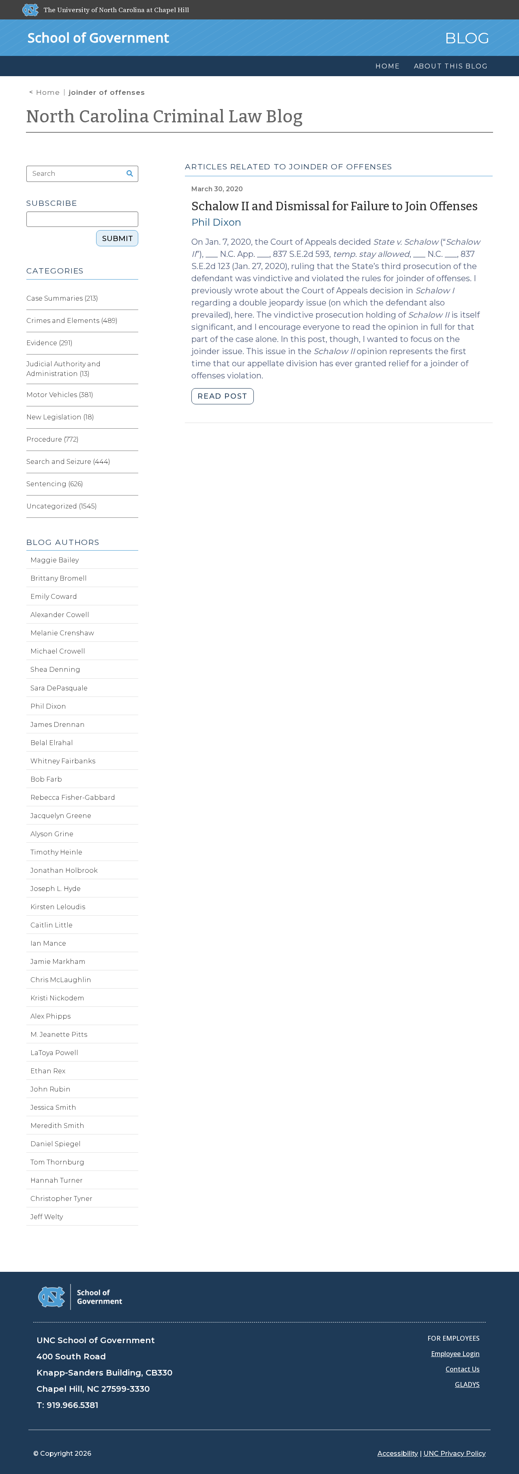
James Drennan (57, 724)
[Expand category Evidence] (131, 343)
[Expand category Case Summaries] (131, 299)
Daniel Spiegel (55, 1144)
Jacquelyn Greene (60, 816)
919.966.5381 (72, 1405)
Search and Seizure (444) (68, 462)
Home (48, 92)
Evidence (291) (49, 343)
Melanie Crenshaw (62, 633)
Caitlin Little (51, 925)
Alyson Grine (51, 834)
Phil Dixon (216, 222)
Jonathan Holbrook (64, 870)
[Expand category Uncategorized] (131, 506)
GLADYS (467, 1384)
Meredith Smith (57, 1126)
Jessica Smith (53, 1107)
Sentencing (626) (54, 484)
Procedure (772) (52, 439)
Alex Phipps (50, 1016)
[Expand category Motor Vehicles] (131, 395)
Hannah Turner (56, 1180)
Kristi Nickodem (57, 998)
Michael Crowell (57, 651)
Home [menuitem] (387, 66)
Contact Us (463, 1369)
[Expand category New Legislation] (131, 417)
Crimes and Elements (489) (72, 321)
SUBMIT (117, 238)
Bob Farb (46, 779)
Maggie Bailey (54, 560)
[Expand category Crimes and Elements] (131, 321)
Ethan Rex (47, 1071)
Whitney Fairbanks (62, 761)
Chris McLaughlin (60, 980)
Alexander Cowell (59, 615)
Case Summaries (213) (62, 298)
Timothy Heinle (56, 852)
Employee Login (455, 1353)
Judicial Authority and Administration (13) (63, 369)
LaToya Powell (54, 1053)
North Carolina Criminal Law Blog (164, 117)
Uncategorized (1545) (61, 506)
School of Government (98, 37)
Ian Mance (48, 943)
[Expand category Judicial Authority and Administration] (131, 369)
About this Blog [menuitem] (451, 66)
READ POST (222, 396)
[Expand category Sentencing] (131, 484)
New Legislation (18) (60, 417)
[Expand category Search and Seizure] (131, 462)
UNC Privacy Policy (454, 1453)
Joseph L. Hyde (55, 889)
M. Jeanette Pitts (58, 1034)
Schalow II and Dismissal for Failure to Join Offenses (334, 206)
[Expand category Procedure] (131, 440)
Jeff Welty (46, 1217)
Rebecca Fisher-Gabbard (72, 797)
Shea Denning (55, 669)
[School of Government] (80, 1296)
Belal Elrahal (51, 743)
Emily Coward (53, 596)
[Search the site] (127, 174)
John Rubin (50, 1089)
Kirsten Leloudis (57, 907)
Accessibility (397, 1453)
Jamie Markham (58, 962)
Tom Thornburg (57, 1162)
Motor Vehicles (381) (59, 395)
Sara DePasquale (59, 688)
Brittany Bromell (58, 578)
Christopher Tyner (61, 1199)
